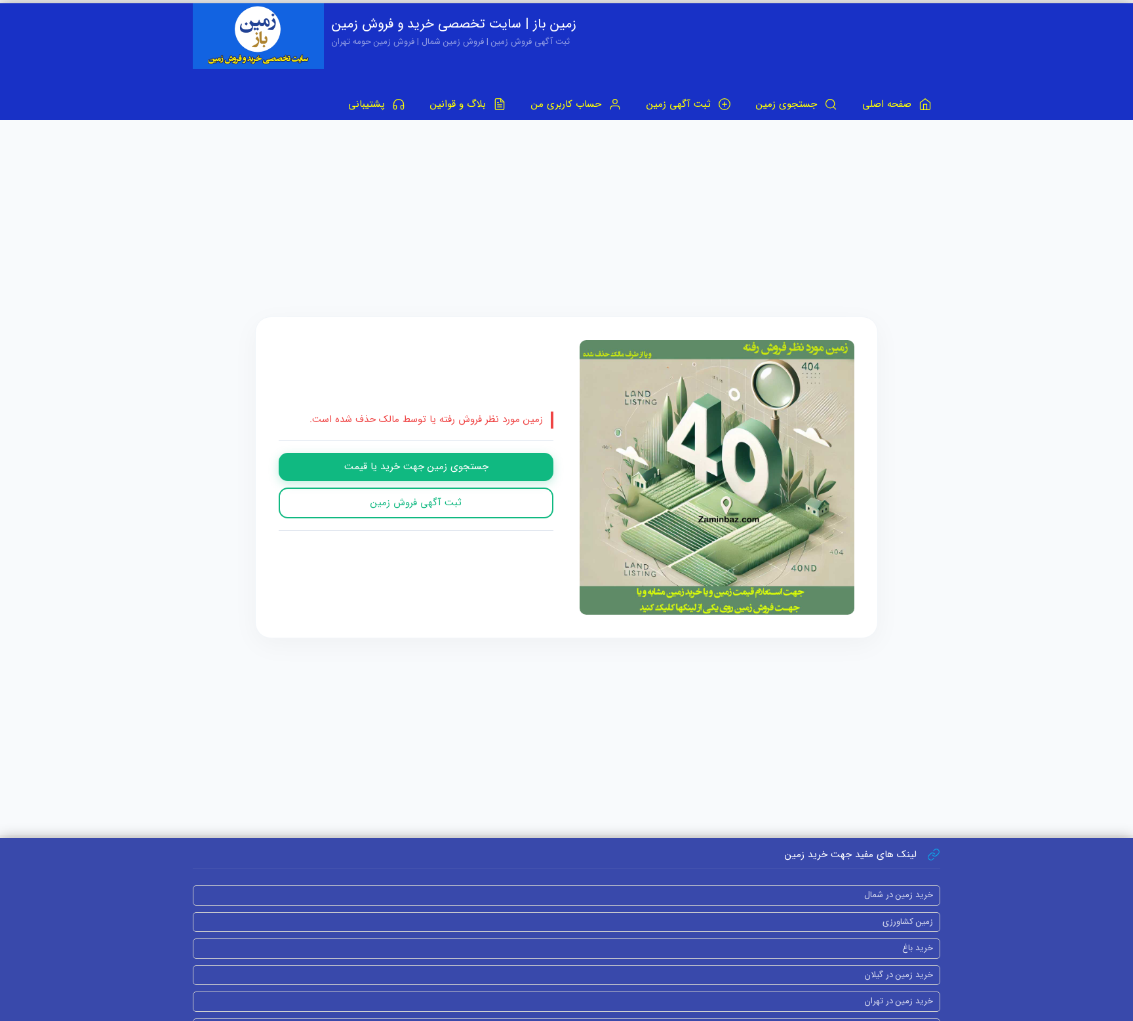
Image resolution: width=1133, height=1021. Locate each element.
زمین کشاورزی (908, 922)
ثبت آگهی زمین (680, 104)
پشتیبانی (368, 104)
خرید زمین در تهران (899, 1001)
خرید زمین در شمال (898, 895)
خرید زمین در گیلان (899, 975)
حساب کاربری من (568, 104)
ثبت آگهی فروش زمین (416, 502)
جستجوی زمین (788, 104)
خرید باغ (917, 948)
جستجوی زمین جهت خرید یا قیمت (416, 466)
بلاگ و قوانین (459, 104)
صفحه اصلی (888, 104)
